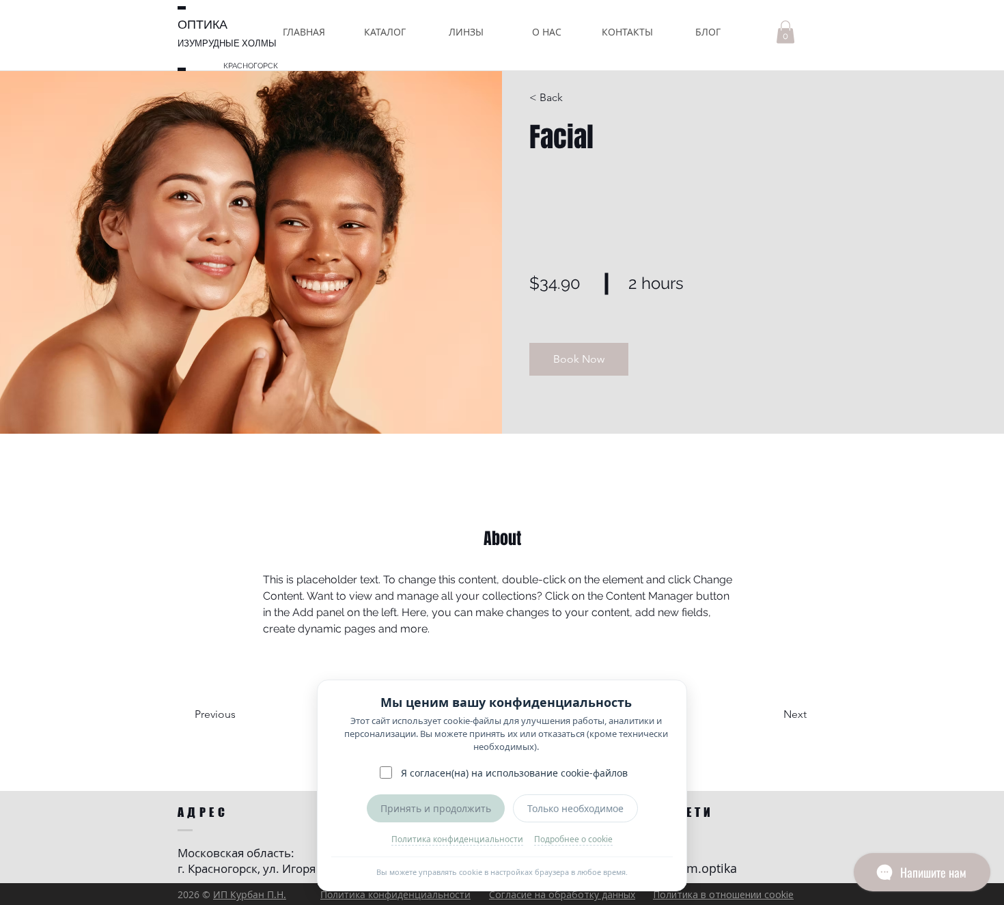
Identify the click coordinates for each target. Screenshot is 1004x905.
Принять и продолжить (435, 808)
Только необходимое (575, 808)
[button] (385, 31)
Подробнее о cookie (573, 839)
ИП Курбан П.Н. (249, 894)
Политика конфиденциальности (457, 839)
